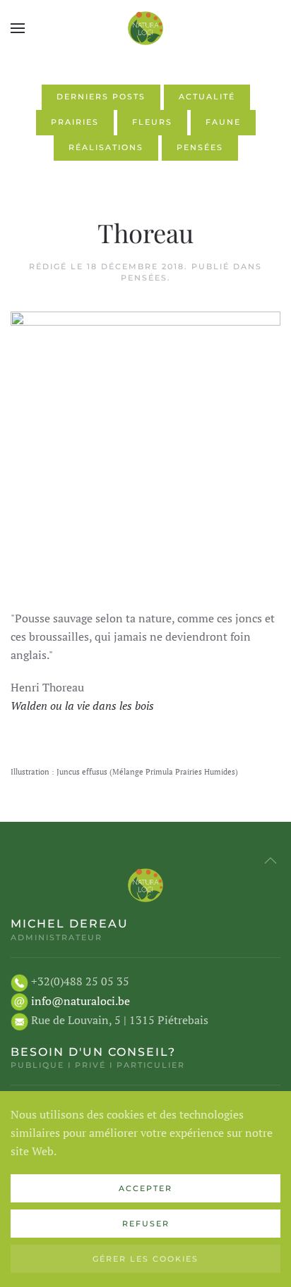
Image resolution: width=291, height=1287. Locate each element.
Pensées (200, 147)
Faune (223, 122)
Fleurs (152, 122)
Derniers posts (101, 96)
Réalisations (106, 147)
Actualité (207, 96)
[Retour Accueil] (145, 28)
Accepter (145, 1188)
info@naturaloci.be (80, 1001)
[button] (18, 28)
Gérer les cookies (145, 1259)
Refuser (146, 1223)
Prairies (75, 122)
